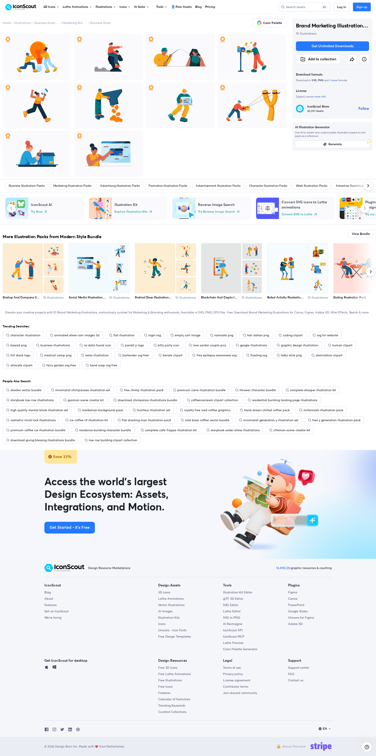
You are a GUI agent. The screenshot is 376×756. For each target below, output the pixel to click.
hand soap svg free (103, 365)
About (48, 599)
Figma (292, 592)
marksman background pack (102, 410)
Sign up (361, 7)
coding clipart (293, 335)
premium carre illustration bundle (201, 390)
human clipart (342, 345)
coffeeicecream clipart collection (214, 400)
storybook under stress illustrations (235, 430)
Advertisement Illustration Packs (218, 186)
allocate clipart (21, 365)
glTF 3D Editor (233, 599)
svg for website (327, 335)
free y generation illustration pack (336, 420)
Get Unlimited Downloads (333, 46)
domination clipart (329, 355)
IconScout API (233, 630)
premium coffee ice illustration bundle (37, 430)
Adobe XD (295, 624)
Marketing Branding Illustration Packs (74, 23)
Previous (11, 208)
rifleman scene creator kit (292, 430)
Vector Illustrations (171, 605)
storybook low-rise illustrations (32, 400)
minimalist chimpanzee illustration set (82, 390)
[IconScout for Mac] (46, 668)
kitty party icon (168, 345)
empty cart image (187, 335)
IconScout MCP (233, 636)
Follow (363, 108)
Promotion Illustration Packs (168, 186)
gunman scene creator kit (86, 400)
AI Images (165, 611)
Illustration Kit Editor (237, 592)
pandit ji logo (134, 345)
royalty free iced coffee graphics (207, 410)
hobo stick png (291, 355)
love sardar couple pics (209, 345)
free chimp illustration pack (143, 390)
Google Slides (298, 611)
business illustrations (55, 345)
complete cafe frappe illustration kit (171, 430)
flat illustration (123, 335)
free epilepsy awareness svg (216, 355)
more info (320, 96)
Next (364, 208)
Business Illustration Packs (47, 23)
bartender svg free (136, 355)
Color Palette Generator (240, 649)
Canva (292, 599)
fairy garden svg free (61, 365)
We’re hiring (52, 618)
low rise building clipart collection (113, 440)
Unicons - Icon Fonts (172, 630)
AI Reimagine (232, 624)
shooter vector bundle (25, 390)
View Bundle (361, 234)
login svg (154, 335)
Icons (161, 624)
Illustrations (23, 23)
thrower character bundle (258, 390)
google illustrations (253, 345)
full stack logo (20, 355)
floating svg (258, 355)
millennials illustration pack (323, 410)
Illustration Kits (169, 618)
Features (50, 605)
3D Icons (164, 592)
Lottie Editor (232, 611)
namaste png (223, 335)
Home (7, 23)
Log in (341, 7)
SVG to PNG (231, 618)
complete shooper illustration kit (313, 390)
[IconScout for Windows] (54, 668)
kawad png (18, 345)
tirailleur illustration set (153, 410)
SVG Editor (230, 605)
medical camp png (57, 355)
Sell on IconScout (56, 611)
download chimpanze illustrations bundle (147, 400)
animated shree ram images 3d (76, 335)
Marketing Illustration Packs (72, 186)
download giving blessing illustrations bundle (42, 440)
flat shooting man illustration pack (146, 420)
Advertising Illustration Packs (120, 186)
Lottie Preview (233, 643)
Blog (47, 592)
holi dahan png (258, 335)
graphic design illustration (299, 345)
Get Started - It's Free (70, 528)
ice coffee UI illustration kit (89, 420)
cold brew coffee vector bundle (207, 420)
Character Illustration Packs (268, 186)
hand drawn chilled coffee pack (267, 410)
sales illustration (97, 355)
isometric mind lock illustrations (33, 420)
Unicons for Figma (301, 618)
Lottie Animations (171, 599)
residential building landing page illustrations (284, 400)
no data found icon (97, 345)
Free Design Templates (174, 636)
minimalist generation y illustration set (270, 420)
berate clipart (173, 355)
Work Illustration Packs (311, 186)
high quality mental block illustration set (39, 410)
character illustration (25, 335)
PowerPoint (296, 605)
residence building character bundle (105, 430)
